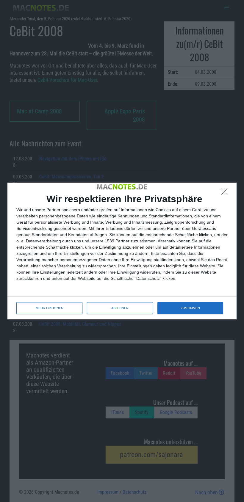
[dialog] (122, 251)
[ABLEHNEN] (226, 193)
